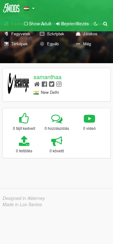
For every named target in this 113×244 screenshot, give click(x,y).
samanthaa (48, 77)
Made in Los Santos (22, 204)
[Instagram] (59, 83)
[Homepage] (37, 83)
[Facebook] (44, 83)
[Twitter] (52, 83)
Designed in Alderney (24, 198)
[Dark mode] (95, 23)
